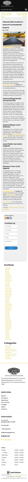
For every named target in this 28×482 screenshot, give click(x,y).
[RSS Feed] (6, 218)
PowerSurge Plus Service (10, 355)
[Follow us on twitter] (11, 218)
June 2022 (7, 313)
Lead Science (14, 474)
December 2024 (8, 291)
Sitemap (20, 474)
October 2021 (8, 326)
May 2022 (7, 315)
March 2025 (7, 286)
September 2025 (8, 280)
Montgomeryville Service (10, 349)
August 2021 (7, 329)
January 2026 (8, 275)
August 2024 (7, 296)
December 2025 (8, 277)
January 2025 (8, 290)
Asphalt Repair (8, 346)
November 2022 (8, 305)
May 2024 (7, 301)
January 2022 (8, 321)
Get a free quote (7, 201)
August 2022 (7, 310)
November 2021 (8, 324)
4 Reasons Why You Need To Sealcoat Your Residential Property (13, 25)
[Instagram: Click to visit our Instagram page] (8, 439)
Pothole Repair (8, 352)
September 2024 (8, 294)
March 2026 (7, 274)
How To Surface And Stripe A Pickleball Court (21, 14)
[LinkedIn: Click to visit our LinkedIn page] (6, 439)
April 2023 (7, 302)
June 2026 (7, 269)
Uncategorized (8, 358)
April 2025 (7, 285)
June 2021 (7, 332)
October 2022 (8, 307)
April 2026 (7, 272)
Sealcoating (7, 357)
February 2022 (8, 320)
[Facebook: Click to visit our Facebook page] (1, 439)
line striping (7, 347)
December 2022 (8, 304)
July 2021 (7, 331)
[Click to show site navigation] (26, 9)
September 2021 (8, 328)
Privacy (24, 474)
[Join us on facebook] (8, 218)
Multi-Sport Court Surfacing (11, 350)
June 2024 (7, 299)
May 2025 (7, 283)
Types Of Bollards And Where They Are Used (6, 14)
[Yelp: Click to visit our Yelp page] (10, 439)
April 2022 (7, 316)
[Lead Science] (14, 472)
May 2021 (7, 334)
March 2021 (7, 337)
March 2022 (7, 318)
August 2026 (7, 267)
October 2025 (8, 279)
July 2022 (7, 312)
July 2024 (7, 297)
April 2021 (7, 335)
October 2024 (8, 293)
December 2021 (8, 323)
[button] (6, 10)
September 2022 (8, 309)
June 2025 (7, 282)
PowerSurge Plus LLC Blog (15, 207)
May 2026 (7, 271)
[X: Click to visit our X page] (3, 439)
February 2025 (8, 288)
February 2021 (8, 339)
